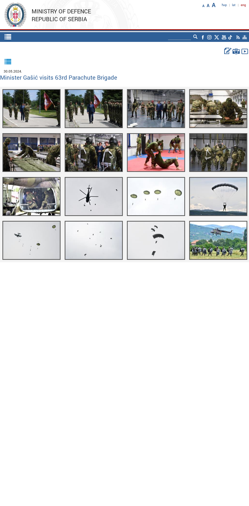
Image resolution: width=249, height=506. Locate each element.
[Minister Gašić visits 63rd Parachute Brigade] (31, 108)
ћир (224, 5)
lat (234, 5)
